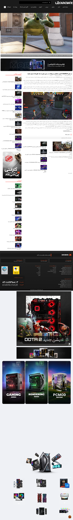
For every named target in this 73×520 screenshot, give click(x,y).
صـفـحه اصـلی (38, 267)
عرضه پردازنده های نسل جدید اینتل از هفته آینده (12, 89)
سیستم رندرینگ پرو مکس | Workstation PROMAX (65, 284)
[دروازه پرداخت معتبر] (16, 273)
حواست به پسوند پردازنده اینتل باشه (14, 248)
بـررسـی (39, 271)
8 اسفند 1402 (19, 222)
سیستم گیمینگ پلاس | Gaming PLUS (66, 268)
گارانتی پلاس (54, 267)
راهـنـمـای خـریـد (38, 272)
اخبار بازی (56, 55)
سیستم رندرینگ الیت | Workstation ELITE (66, 285)
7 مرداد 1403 (19, 196)
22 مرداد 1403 (19, 189)
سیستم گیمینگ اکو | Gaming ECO (67, 267)
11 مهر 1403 (19, 90)
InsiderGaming (66, 131)
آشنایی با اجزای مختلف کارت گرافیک (14, 188)
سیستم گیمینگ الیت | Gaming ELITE (67, 272)
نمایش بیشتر (70, 158)
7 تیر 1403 (19, 209)
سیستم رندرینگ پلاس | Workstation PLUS (66, 281)
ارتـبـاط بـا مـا (54, 272)
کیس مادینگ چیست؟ (16, 201)
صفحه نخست (68, 55)
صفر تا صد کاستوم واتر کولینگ (15, 235)
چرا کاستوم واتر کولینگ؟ (16, 215)
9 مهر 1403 (19, 128)
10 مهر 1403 (19, 120)
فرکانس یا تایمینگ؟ (17, 208)
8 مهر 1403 (19, 150)
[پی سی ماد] (64, 2)
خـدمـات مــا (54, 268)
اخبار (62, 55)
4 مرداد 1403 (19, 202)
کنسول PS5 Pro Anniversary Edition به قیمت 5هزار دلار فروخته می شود (12, 127)
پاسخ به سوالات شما (17, 228)
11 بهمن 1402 (19, 229)
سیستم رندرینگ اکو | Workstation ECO (66, 280)
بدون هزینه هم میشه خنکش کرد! (14, 221)
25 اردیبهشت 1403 (18, 216)
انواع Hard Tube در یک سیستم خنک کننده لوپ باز (11, 195)
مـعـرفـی (39, 275)
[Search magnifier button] (49, 2)
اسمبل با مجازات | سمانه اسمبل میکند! (14, 241)
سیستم (60, 90)
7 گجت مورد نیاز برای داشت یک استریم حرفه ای (12, 104)
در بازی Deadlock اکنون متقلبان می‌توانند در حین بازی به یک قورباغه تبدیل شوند (12, 119)
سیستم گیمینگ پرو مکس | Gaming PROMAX (65, 271)
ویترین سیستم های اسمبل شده (52, 271)
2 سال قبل (70, 154)
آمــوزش (39, 268)
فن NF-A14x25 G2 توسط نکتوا (15, 134)
